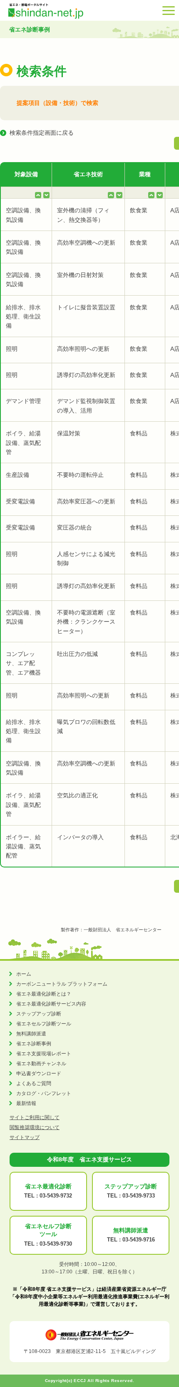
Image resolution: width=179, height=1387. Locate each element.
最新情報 (26, 1103)
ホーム (23, 974)
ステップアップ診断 (38, 1014)
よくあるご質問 (33, 1083)
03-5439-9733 (138, 1196)
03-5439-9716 (138, 1239)
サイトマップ (25, 1137)
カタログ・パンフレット (43, 1093)
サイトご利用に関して (35, 1117)
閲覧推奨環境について (35, 1127)
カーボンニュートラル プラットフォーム (61, 984)
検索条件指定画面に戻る (42, 132)
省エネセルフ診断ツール (43, 1024)
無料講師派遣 (31, 1034)
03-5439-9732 (56, 1196)
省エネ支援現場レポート (43, 1054)
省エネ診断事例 (33, 1044)
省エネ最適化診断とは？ (43, 994)
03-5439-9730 (56, 1244)
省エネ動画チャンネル (41, 1063)
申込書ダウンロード (38, 1073)
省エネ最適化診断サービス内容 (51, 1004)
